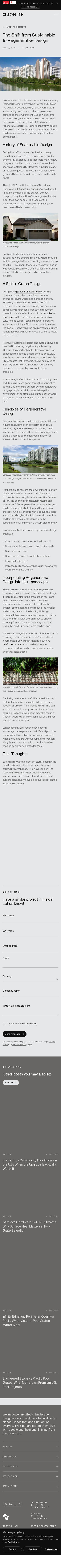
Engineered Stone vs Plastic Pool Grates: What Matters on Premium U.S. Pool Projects (30, 1382)
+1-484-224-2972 (40, 1507)
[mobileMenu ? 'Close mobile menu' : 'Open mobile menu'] (56, 14)
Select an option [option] (12, 979)
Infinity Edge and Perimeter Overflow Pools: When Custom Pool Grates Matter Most (28, 1321)
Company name (11, 990)
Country (7, 976)
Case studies (10, 1466)
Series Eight (48, 1526)
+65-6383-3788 (39, 1518)
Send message (12, 1033)
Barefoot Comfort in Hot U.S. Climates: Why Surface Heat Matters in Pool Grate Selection (30, 1226)
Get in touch (10, 1476)
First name (9, 915)
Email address (10, 945)
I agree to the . (22, 1023)
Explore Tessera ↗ (30, 7)
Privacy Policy (29, 1023)
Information (9, 1457)
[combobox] (30, 979)
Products (7, 1447)
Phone (6, 958)
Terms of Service (19, 1044)
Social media (10, 1486)
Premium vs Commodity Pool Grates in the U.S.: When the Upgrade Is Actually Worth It (30, 1164)
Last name (9, 930)
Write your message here (17, 1005)
